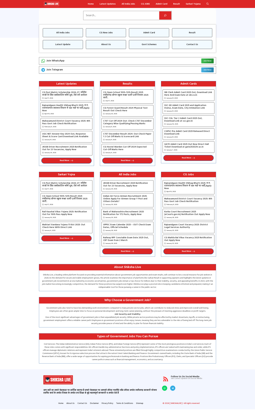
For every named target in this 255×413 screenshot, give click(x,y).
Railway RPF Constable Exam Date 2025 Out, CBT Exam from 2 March (126, 239)
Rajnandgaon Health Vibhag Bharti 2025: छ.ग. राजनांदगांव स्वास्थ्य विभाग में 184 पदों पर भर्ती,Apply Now (65, 108)
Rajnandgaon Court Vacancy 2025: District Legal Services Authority (186, 226)
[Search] (165, 15)
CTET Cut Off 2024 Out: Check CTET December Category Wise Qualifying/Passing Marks (127, 122)
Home (91, 4)
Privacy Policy (107, 403)
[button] (207, 4)
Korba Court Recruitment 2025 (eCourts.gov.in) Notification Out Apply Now (187, 213)
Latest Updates (108, 4)
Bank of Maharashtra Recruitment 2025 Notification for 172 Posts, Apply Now (123, 213)
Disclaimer (94, 403)
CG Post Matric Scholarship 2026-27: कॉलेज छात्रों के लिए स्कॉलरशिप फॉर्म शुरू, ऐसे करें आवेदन (64, 93)
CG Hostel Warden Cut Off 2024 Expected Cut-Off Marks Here (125, 148)
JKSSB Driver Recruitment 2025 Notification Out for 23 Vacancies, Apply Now (64, 148)
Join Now (207, 61)
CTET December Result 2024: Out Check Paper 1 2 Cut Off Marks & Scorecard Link (127, 135)
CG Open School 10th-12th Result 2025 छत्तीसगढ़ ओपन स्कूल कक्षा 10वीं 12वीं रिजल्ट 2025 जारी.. (125, 95)
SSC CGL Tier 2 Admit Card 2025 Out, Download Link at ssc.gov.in (183, 119)
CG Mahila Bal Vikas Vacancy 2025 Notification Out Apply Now (188, 239)
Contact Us (82, 403)
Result (176, 4)
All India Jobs (128, 4)
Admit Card (161, 4)
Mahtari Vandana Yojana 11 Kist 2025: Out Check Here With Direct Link (63, 226)
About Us (70, 403)
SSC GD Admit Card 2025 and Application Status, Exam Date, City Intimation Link (185, 106)
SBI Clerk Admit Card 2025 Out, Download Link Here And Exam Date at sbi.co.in (188, 93)
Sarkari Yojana (193, 4)
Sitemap (139, 403)
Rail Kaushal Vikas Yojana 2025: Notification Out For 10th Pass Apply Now (64, 213)
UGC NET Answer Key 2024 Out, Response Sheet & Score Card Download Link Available (65, 135)
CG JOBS (145, 4)
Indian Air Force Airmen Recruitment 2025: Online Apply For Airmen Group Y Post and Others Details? (125, 199)
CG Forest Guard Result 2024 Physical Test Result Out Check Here (125, 109)
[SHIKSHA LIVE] (51, 4)
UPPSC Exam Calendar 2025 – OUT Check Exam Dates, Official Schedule (127, 226)
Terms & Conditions (124, 403)
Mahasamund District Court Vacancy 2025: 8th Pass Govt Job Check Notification (66, 122)
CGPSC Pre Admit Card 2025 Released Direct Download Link (187, 132)
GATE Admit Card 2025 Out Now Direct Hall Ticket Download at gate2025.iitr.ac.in (186, 145)
